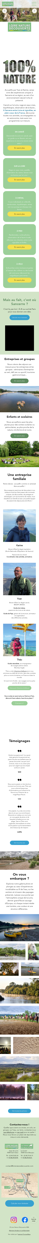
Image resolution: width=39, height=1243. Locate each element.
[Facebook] (25, 1220)
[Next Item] (34, 11)
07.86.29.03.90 (13, 1157)
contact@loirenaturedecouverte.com (19, 1166)
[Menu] (34, 4)
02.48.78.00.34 (13, 1155)
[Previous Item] (4, 11)
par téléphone (9, 1132)
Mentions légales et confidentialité (19, 1230)
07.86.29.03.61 (27, 1157)
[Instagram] (14, 1220)
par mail (20, 1132)
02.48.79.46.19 (28, 1155)
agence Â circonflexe (24, 1234)
